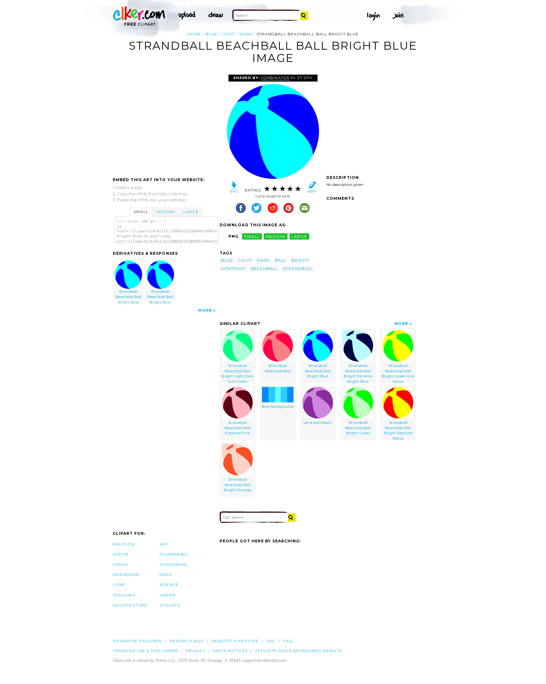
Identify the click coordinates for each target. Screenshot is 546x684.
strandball (298, 268)
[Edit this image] (312, 188)
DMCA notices (230, 650)
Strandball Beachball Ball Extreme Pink (238, 428)
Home (194, 34)
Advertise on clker (137, 640)
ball (280, 260)
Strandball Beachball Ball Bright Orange (237, 484)
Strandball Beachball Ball (278, 368)
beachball (264, 268)
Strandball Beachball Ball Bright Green (358, 428)
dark (246, 34)
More (205, 310)
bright (300, 260)
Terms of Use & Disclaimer (145, 650)
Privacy (195, 650)
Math (166, 574)
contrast (233, 268)
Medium (166, 211)
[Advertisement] (166, 122)
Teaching (124, 595)
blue (211, 34)
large (299, 236)
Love (119, 584)
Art (164, 544)
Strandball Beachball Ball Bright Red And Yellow (398, 430)
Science (169, 584)
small (252, 236)
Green (167, 595)
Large (190, 211)
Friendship (126, 574)
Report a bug (187, 640)
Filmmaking (174, 554)
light (228, 34)
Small (141, 211)
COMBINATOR (275, 78)
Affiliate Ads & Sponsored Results (298, 650)
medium (276, 236)
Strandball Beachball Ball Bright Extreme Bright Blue (358, 373)
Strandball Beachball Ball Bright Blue (128, 294)
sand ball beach (318, 422)
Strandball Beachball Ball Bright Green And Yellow (398, 373)
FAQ (288, 640)
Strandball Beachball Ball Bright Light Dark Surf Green (237, 373)
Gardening (173, 564)
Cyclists (170, 605)
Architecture (130, 605)
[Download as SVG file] (234, 188)
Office (121, 554)
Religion (124, 544)
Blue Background (278, 406)
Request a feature (235, 640)
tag (271, 640)
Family (120, 564)
